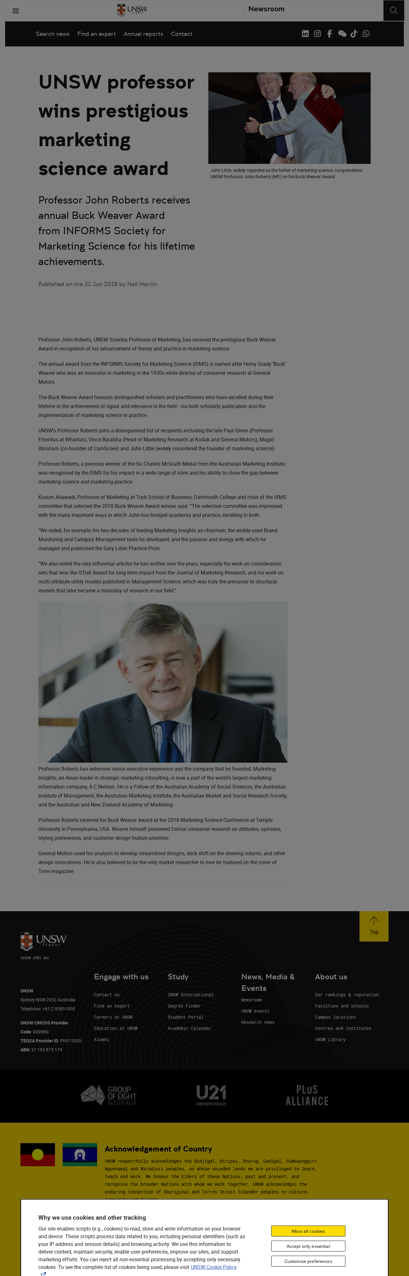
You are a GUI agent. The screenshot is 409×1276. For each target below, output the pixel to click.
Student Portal (186, 1017)
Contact (182, 33)
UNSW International (191, 994)
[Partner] (264, 10)
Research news (257, 1022)
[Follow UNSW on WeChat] (341, 33)
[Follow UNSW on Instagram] (317, 33)
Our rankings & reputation (347, 994)
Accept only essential (308, 1245)
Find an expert (96, 33)
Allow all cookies (308, 1230)
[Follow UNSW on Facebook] (329, 33)
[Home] (132, 10)
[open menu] (15, 10)
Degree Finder (184, 1006)
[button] (374, 926)
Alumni (101, 1039)
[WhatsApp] (365, 33)
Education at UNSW (115, 1028)
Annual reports (143, 33)
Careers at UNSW (113, 1017)
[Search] (393, 10)
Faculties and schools (342, 1006)
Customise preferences (308, 1261)
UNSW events (255, 1011)
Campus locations (335, 1017)
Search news (53, 33)
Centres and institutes (343, 1028)
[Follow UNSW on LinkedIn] (305, 33)
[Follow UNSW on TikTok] (353, 33)
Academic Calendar (189, 1028)
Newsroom (251, 1000)
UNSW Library (330, 1039)
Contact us (107, 994)
